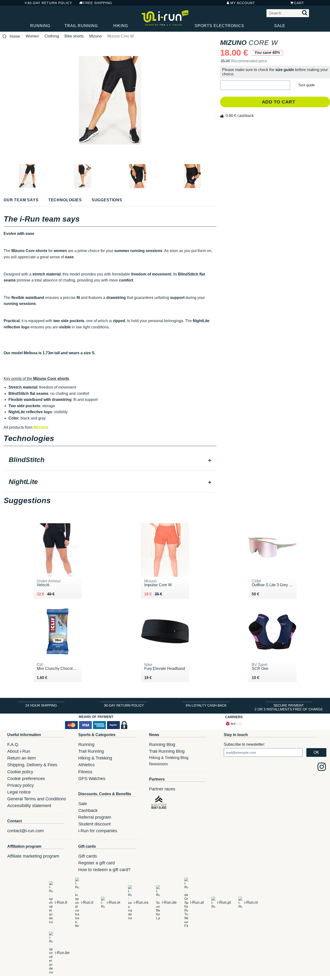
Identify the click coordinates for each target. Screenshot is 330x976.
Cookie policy (20, 771)
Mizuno (95, 36)
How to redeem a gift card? (104, 869)
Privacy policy (20, 785)
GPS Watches (91, 778)
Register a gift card (96, 862)
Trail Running (81, 26)
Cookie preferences (26, 778)
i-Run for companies (97, 830)
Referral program (94, 817)
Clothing (51, 36)
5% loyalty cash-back (206, 705)
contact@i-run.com (25, 830)
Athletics (86, 764)
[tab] (110, 460)
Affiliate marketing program (33, 856)
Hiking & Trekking (95, 758)
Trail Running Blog (167, 751)
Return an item (21, 758)
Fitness (85, 771)
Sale (279, 26)
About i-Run (18, 751)
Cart (299, 3)
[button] (255, 85)
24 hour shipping (41, 705)
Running (40, 26)
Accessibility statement (29, 805)
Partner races (162, 789)
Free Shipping (97, 3)
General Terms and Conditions (36, 798)
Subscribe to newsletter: (244, 744)
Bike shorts (74, 36)
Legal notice (19, 792)
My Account (242, 3)
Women (32, 36)
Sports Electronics (219, 26)
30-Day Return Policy (49, 3)
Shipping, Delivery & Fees (32, 764)
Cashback (88, 810)
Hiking (120, 26)
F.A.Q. (13, 744)
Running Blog (162, 744)
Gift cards (87, 856)
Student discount (94, 824)
